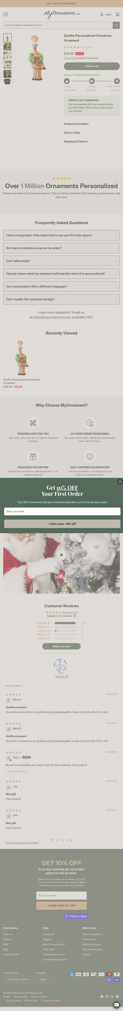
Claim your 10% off (62, 524)
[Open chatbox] (116, 1005)
